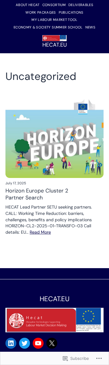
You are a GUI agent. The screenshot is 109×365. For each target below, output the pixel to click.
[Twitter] (24, 343)
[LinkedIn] (10, 343)
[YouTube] (38, 343)
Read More (40, 232)
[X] (51, 343)
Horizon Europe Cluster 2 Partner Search (36, 194)
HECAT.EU (54, 44)
